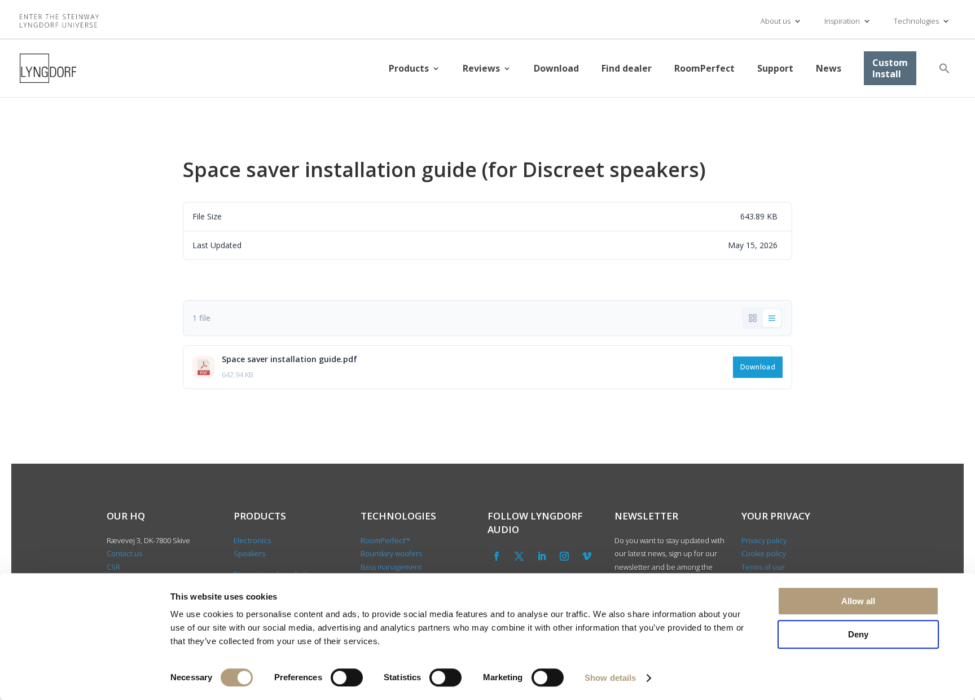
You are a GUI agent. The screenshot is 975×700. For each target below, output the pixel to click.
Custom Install (890, 68)
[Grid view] (753, 318)
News (828, 68)
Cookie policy (763, 553)
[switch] (347, 677)
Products (409, 68)
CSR (113, 567)
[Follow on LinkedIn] (542, 556)
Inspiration (842, 21)
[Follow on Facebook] (497, 556)
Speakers (249, 553)
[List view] (772, 318)
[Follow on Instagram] (564, 556)
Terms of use (763, 567)
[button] (944, 68)
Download (556, 68)
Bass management (391, 567)
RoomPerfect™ (385, 540)
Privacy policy (764, 540)
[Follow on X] (519, 556)
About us (775, 21)
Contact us (124, 553)
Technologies (916, 21)
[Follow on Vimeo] (587, 556)
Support (775, 68)
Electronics (252, 540)
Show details (610, 678)
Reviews (481, 68)
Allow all (858, 601)
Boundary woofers (391, 553)
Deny (858, 634)
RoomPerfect (704, 68)
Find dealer (626, 68)
